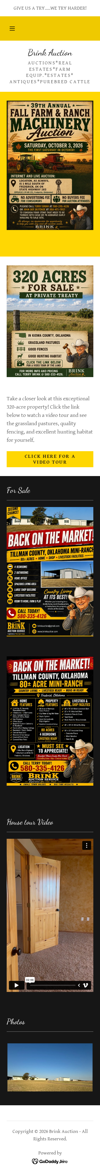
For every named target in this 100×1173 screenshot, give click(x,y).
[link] (50, 52)
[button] (12, 28)
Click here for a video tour (50, 459)
